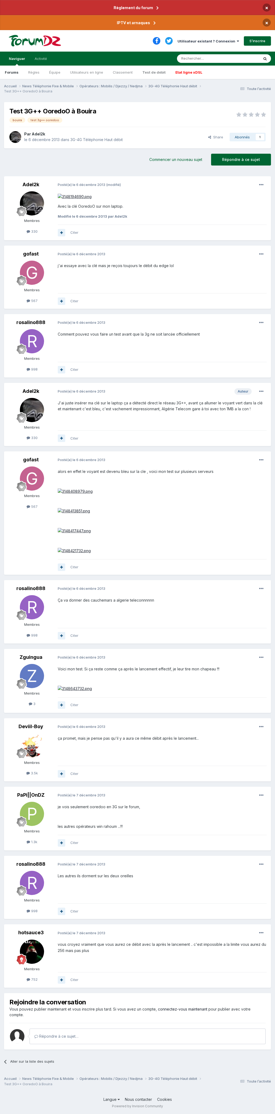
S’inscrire (257, 41)
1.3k (33, 842)
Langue (110, 1099)
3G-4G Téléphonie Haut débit (96, 139)
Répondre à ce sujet (241, 159)
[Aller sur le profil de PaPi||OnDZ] (32, 814)
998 (34, 369)
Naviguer (17, 58)
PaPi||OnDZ (31, 795)
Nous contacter (138, 1099)
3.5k (34, 773)
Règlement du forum (133, 7)
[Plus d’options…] (261, 185)
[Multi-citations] (61, 232)
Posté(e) (81, 184)
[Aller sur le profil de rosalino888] (32, 341)
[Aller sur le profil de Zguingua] (32, 676)
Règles (33, 72)
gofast (31, 254)
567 (34, 301)
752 (34, 979)
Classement (123, 72)
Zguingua (31, 657)
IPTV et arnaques (133, 22)
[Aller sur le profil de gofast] (32, 273)
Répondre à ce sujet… (58, 1036)
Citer (74, 232)
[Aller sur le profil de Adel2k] (15, 137)
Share (217, 137)
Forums (12, 72)
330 (34, 231)
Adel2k (38, 134)
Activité (41, 58)
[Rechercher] (265, 58)
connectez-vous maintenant (182, 1009)
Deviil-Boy (31, 726)
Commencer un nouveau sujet (175, 159)
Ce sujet (245, 58)
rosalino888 (30, 322)
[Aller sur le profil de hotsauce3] (32, 952)
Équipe (54, 72)
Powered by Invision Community (137, 1106)
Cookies (164, 1099)
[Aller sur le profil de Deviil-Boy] (32, 745)
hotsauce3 (31, 932)
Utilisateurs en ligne (86, 72)
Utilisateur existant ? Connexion (207, 41)
